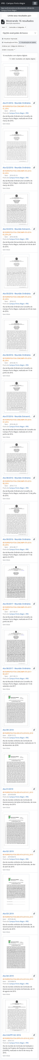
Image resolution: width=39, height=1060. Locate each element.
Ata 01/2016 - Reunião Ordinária (16, 103)
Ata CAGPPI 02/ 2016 (12, 1035)
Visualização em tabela (28, 42)
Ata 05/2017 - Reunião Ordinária (16, 604)
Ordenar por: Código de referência (13, 46)
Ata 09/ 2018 (8, 730)
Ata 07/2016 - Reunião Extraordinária (17, 416)
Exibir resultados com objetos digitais (23, 59)
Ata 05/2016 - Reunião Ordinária (16, 293)
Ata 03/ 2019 (8, 913)
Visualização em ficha (11, 42)
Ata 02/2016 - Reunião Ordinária (16, 167)
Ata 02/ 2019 (8, 851)
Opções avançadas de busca (15, 33)
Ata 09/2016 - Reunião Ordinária (16, 539)
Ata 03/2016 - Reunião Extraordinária (17, 229)
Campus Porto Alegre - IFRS (19, 113)
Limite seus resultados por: (19, 15)
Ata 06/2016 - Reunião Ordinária (16, 355)
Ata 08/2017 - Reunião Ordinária (16, 668)
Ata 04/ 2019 (8, 976)
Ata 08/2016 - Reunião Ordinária (16, 478)
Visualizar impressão (10, 39)
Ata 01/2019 (8, 789)
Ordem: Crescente (8, 50)
